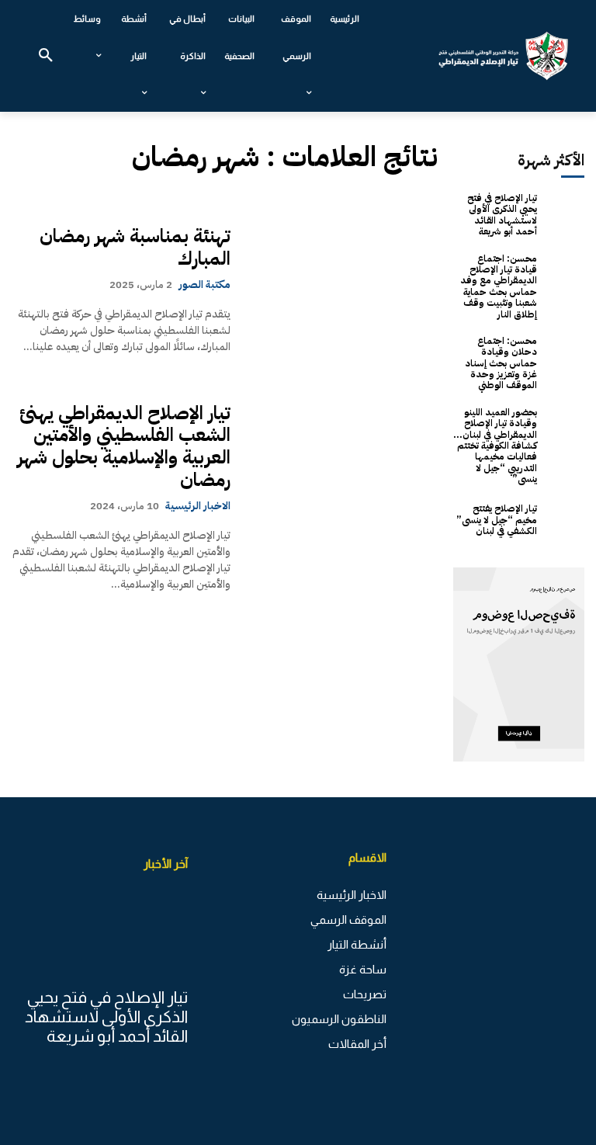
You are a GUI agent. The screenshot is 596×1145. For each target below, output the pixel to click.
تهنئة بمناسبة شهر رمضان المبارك (135, 247)
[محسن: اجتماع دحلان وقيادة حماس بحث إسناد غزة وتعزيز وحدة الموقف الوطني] (564, 355)
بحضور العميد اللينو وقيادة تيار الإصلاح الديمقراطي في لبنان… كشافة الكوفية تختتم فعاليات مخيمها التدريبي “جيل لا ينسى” (495, 445)
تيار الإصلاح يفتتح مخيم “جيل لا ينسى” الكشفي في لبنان (496, 519)
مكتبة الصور (204, 284)
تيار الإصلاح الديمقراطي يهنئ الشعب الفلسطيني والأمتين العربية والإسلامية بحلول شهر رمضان (123, 446)
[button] (45, 56)
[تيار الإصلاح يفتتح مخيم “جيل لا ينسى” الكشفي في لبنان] (564, 520)
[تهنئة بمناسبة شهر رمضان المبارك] (342, 290)
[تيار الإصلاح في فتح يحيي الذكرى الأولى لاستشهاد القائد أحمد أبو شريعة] (564, 212)
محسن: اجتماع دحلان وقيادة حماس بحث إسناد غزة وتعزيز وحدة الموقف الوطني (501, 363)
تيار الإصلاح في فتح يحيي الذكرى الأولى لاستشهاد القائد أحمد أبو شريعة (502, 214)
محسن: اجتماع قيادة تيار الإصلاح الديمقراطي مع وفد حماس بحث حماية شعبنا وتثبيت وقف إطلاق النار (498, 286)
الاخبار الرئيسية (197, 505)
